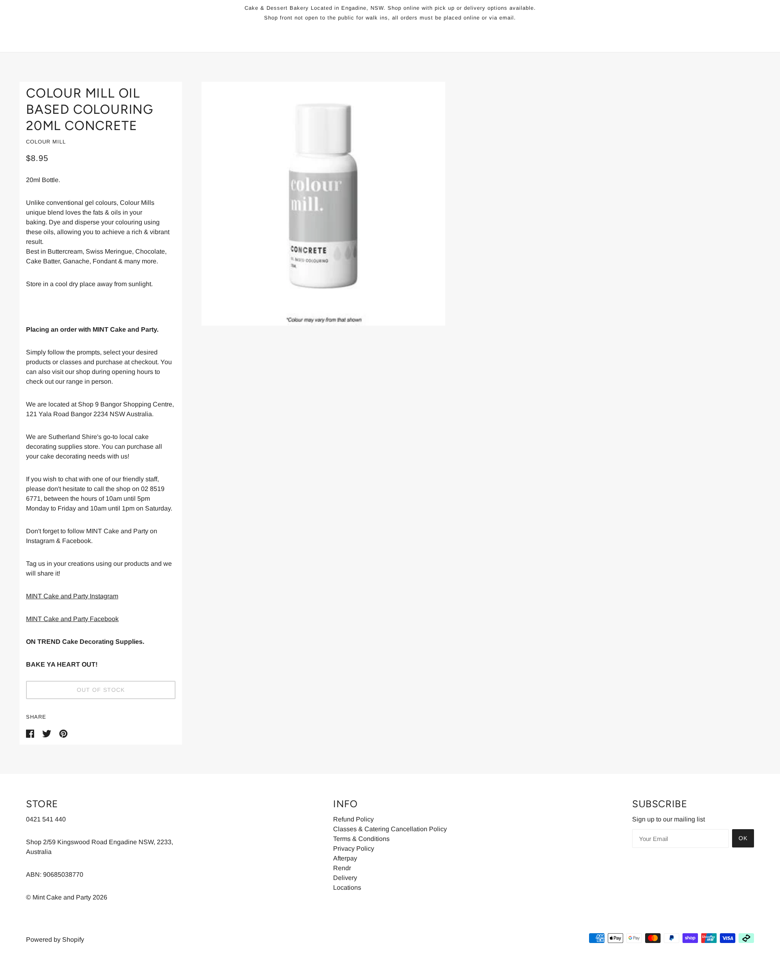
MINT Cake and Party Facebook (72, 618)
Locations (347, 887)
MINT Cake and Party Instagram (72, 596)
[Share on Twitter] (47, 733)
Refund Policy (353, 819)
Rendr (342, 868)
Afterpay (345, 858)
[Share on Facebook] (31, 733)
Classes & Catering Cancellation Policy (390, 829)
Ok (743, 838)
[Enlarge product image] (471, 204)
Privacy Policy (353, 848)
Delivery (345, 877)
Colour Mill (46, 142)
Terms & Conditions (361, 838)
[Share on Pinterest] (63, 733)
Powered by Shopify (55, 939)
